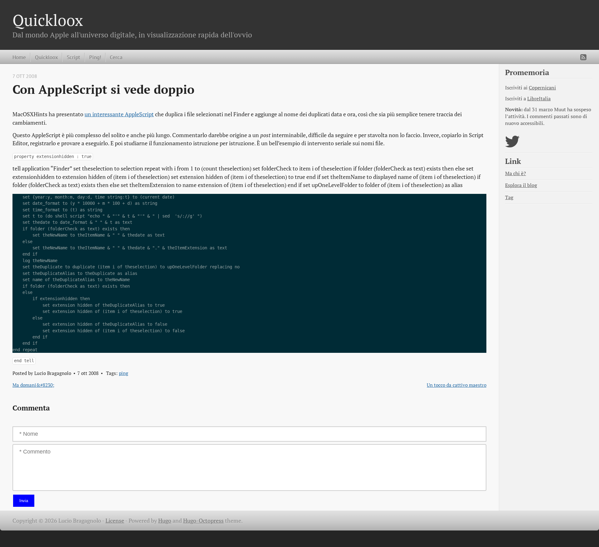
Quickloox (47, 20)
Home (19, 57)
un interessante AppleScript (119, 114)
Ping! (95, 57)
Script (73, 57)
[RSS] (583, 57)
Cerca (116, 57)
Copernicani (542, 87)
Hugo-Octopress (203, 520)
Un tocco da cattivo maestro (456, 385)
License (114, 520)
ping (123, 373)
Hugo (164, 520)
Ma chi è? (515, 173)
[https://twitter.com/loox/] (512, 145)
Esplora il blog (521, 185)
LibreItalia (539, 98)
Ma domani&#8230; (33, 385)
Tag (509, 197)
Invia (23, 500)
